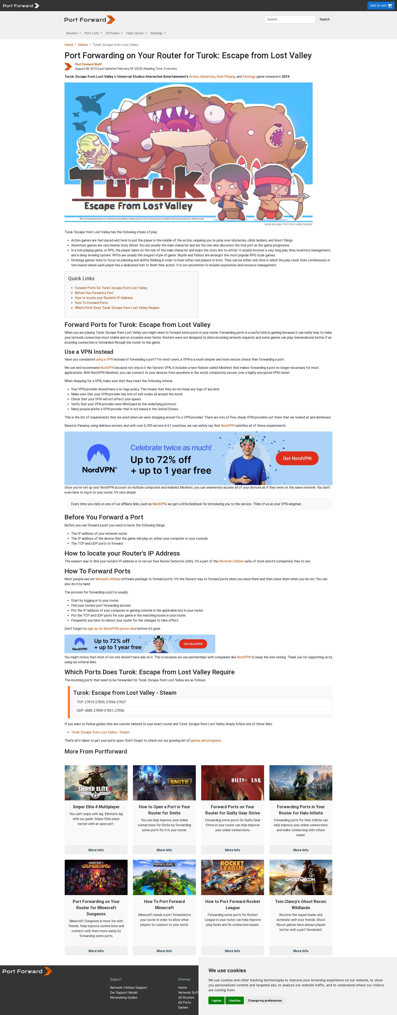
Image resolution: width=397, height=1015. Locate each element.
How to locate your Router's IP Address (104, 298)
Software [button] (113, 33)
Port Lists (73, 5)
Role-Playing (226, 77)
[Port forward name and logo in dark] (90, 19)
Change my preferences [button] (265, 1000)
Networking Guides (123, 997)
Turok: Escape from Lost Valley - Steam (100, 732)
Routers (57, 5)
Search (325, 19)
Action (194, 77)
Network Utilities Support (128, 988)
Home (69, 45)
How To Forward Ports (91, 303)
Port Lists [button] (92, 33)
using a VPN (104, 359)
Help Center (110, 5)
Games (83, 45)
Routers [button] (72, 33)
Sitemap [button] (156, 33)
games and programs (206, 740)
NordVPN (107, 368)
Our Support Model (124, 993)
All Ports (184, 1002)
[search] (140, 5)
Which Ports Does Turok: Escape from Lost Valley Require (117, 308)
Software (91, 5)
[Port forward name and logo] (20, 5)
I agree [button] (216, 1000)
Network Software (192, 993)
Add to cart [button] (379, 5)
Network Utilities (231, 561)
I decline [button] (234, 1000)
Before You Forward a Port (94, 293)
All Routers (186, 997)
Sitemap (128, 5)
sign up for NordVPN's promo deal (111, 629)
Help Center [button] (135, 33)
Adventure (207, 77)
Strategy (249, 77)
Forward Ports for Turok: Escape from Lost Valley (111, 288)
